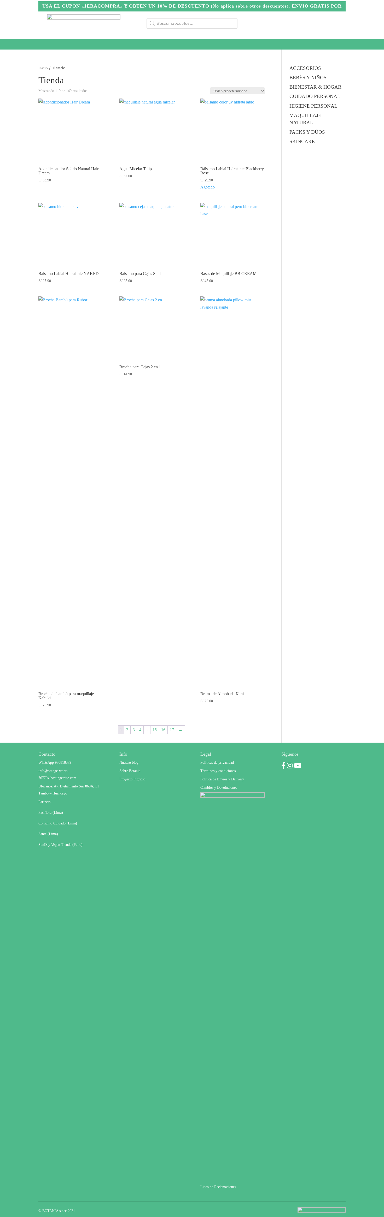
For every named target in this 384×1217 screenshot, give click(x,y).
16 (163, 729)
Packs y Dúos (209, 44)
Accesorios (279, 44)
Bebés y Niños (308, 77)
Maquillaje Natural (325, 44)
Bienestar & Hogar (163, 44)
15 (155, 729)
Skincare (244, 44)
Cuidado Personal (62, 44)
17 (172, 729)
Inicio (43, 68)
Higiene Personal (112, 44)
